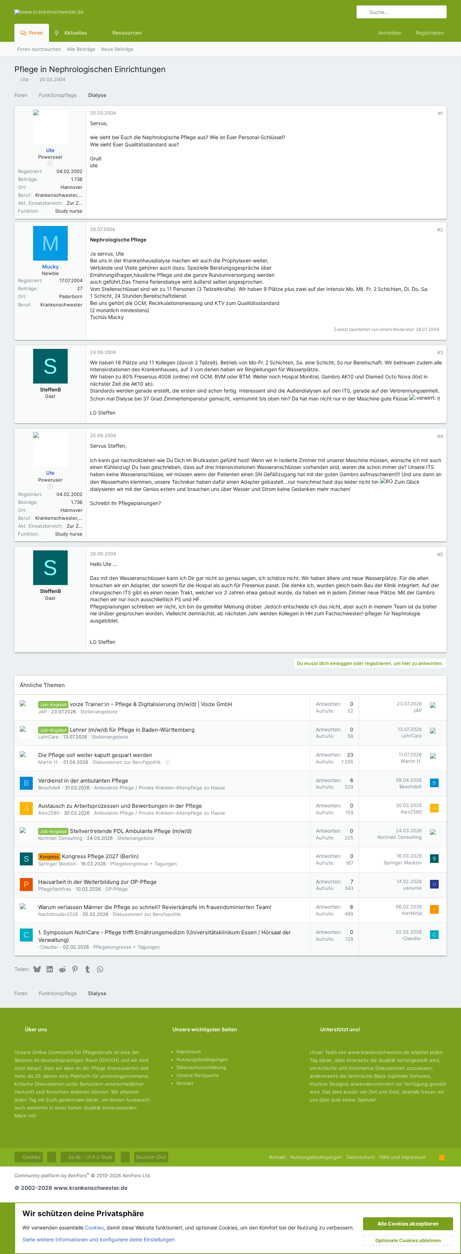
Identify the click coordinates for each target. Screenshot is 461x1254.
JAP (42, 711)
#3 (440, 352)
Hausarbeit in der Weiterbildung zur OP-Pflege (97, 881)
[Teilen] (430, 113)
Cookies (31, 1157)
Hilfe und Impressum (402, 1157)
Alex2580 (48, 813)
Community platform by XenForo (82, 1175)
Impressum (188, 1051)
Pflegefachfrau (54, 889)
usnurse (412, 888)
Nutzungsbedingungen (202, 1059)
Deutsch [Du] (151, 1157)
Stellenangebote (98, 711)
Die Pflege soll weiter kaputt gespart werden (95, 755)
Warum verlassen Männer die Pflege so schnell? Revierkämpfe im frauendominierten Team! (154, 907)
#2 (440, 229)
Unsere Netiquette (197, 1075)
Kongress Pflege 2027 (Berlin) (100, 856)
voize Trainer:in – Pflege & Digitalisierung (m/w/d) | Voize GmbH (151, 704)
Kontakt (184, 1083)
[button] (93, 33)
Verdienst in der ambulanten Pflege (83, 780)
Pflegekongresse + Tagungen (143, 864)
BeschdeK (49, 787)
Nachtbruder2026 (58, 914)
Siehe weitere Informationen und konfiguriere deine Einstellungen (98, 1239)
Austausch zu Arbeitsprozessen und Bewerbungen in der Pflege (120, 805)
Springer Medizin (57, 864)
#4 (440, 436)
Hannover (71, 187)
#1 (440, 113)
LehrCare (48, 737)
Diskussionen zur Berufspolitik (127, 762)
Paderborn (70, 296)
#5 (440, 554)
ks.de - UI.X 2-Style (90, 1157)
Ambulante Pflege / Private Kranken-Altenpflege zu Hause (159, 787)
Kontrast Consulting (60, 838)
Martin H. (48, 762)
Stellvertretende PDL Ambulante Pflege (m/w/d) (131, 831)
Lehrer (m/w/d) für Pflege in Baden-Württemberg (132, 729)
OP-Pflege (116, 889)
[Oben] (432, 1157)
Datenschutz (360, 1157)
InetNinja (412, 913)
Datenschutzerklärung (201, 1067)
